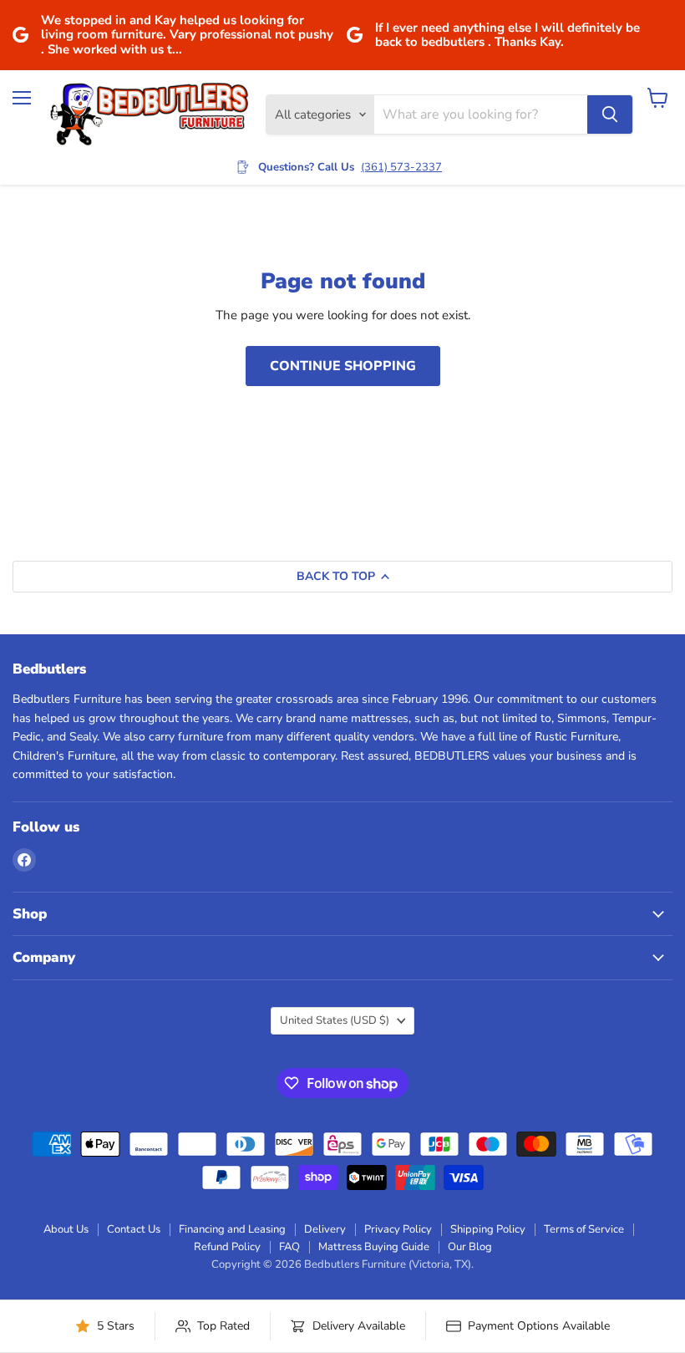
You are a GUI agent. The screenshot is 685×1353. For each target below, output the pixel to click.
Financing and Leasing (232, 1229)
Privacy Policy (398, 1229)
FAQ (289, 1246)
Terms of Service (584, 1229)
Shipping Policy (487, 1229)
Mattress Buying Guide (373, 1246)
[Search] (609, 114)
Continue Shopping (343, 366)
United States (334, 1020)
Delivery (325, 1229)
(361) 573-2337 (401, 167)
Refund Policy (227, 1246)
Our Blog (470, 1246)
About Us (66, 1229)
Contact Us (133, 1229)
